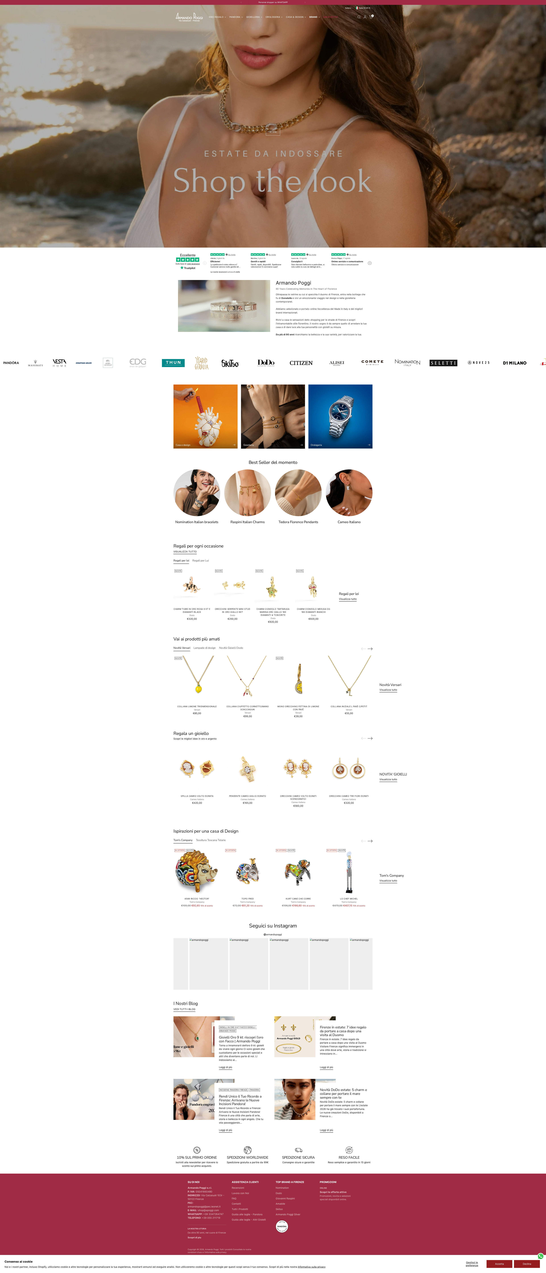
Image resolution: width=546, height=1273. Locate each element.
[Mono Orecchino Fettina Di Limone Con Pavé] (298, 679)
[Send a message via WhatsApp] (541, 1256)
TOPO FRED (248, 898)
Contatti (236, 1203)
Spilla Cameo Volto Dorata (197, 796)
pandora (254, 1090)
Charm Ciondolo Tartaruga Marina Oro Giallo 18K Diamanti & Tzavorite (273, 612)
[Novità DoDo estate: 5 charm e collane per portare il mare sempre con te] (305, 1107)
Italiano (348, 8)
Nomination (282, 1187)
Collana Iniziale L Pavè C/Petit (349, 706)
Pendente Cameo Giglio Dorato (247, 796)
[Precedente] (241, 2)
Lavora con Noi (240, 1193)
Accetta (499, 1263)
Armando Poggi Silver (288, 1214)
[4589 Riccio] (197, 871)
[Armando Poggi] (189, 17)
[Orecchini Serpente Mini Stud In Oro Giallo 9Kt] (232, 586)
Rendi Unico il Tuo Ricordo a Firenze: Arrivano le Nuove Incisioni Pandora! (240, 1100)
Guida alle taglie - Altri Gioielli (249, 1219)
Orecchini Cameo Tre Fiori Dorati (349, 796)
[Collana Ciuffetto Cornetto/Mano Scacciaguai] (247, 679)
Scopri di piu (194, 1237)
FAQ (234, 1198)
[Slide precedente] (363, 648)
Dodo (279, 1193)
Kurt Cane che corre (298, 898)
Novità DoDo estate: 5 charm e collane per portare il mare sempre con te (343, 1093)
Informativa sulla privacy (311, 1266)
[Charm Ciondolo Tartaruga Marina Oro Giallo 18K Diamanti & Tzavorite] (273, 586)
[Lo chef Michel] (349, 871)
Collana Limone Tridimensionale (197, 706)
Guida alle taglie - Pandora (247, 1214)
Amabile (280, 1203)
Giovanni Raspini (285, 1198)
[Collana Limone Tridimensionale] (197, 679)
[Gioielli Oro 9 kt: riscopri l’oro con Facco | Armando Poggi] (204, 1044)
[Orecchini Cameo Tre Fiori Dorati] (349, 768)
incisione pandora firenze (234, 1090)
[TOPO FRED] (247, 871)
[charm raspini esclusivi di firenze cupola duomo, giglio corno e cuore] (247, 492)
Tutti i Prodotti (240, 1209)
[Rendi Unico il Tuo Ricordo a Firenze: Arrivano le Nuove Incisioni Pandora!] (204, 1107)
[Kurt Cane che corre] (298, 871)
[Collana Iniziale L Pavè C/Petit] (349, 679)
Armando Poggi (212, 1249)
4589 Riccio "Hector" (197, 898)
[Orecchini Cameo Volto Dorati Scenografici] (298, 768)
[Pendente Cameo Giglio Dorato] (247, 768)
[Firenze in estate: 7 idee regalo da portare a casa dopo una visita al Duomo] (305, 1044)
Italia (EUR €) (365, 8)
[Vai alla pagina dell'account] (365, 17)
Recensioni (238, 1187)
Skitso (279, 1209)
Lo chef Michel (349, 898)
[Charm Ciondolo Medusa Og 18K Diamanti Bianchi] (313, 586)
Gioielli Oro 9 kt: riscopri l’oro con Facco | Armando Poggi (241, 1039)
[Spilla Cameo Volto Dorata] (197, 768)
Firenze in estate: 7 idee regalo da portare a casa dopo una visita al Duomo (343, 1031)
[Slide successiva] (370, 648)
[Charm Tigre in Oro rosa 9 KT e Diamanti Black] (191, 586)
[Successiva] (305, 2)
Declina (527, 1263)
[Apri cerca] (359, 17)
